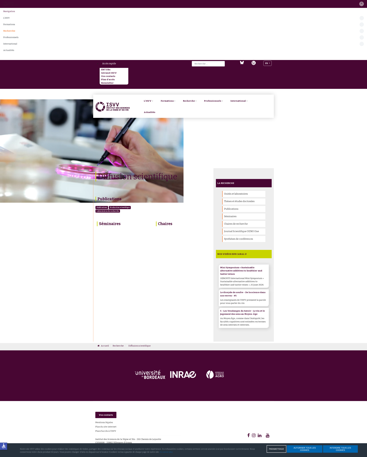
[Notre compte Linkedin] (236, 64)
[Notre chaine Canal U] (253, 62)
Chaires (165, 223)
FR (266, 63)
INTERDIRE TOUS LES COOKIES (340, 449)
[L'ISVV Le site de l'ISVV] (10, 4)
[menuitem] (133, 63)
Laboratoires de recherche (108, 211)
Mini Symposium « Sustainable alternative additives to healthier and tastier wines (241, 270)
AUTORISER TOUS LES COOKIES (305, 449)
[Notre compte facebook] (230, 64)
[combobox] (208, 63)
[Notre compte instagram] (259, 64)
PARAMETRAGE (276, 449)
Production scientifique (120, 207)
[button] (361, 4)
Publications (109, 199)
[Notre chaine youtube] (247, 64)
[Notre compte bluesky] (242, 62)
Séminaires (110, 223)
